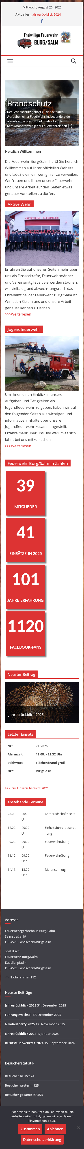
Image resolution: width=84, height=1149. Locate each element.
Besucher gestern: (19, 1085)
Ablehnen (55, 1128)
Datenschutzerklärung (42, 1139)
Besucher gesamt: (19, 1095)
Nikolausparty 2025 (20, 1024)
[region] (42, 113)
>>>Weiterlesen (18, 314)
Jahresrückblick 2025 (26, 714)
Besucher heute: (18, 1076)
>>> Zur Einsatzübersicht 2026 (27, 788)
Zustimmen (30, 1128)
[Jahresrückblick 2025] (42, 685)
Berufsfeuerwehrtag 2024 (24, 1043)
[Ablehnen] (78, 1127)
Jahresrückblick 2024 (46, 14)
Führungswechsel (18, 1015)
